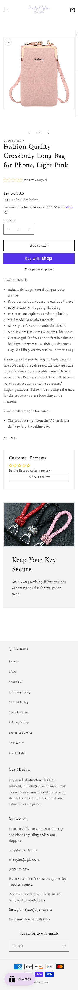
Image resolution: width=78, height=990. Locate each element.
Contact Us (16, 743)
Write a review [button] (39, 476)
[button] (6, 10)
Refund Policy (18, 702)
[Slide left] (29, 132)
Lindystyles (42, 982)
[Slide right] (49, 132)
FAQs (12, 671)
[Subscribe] (64, 946)
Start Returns (18, 712)
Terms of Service (21, 732)
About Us (15, 682)
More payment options (39, 269)
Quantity (9, 220)
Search (14, 661)
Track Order (17, 753)
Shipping (8, 199)
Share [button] (13, 438)
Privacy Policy (19, 722)
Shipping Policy (20, 692)
